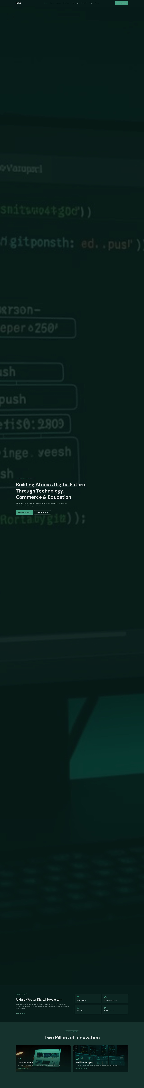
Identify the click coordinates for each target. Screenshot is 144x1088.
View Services (41, 512)
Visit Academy (22, 1068)
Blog (91, 3)
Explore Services (80, 1068)
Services (58, 3)
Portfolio (84, 3)
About (52, 3)
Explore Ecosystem (24, 512)
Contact (97, 3)
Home (45, 3)
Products (66, 3)
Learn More (19, 1013)
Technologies (75, 3)
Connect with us (121, 3)
